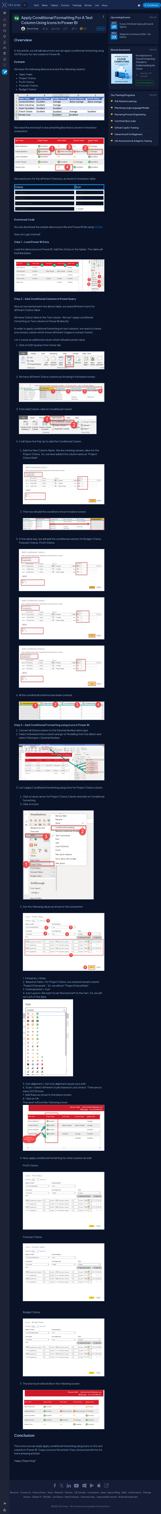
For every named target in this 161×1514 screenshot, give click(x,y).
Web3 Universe (72, 1497)
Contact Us (25, 1492)
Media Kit (59, 1492)
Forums (65, 5)
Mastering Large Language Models (132, 107)
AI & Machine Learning (125, 101)
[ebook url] (122, 83)
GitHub (98, 226)
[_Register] (5, 1503)
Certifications (135, 1492)
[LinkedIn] (69, 1485)
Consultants (93, 1492)
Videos (54, 5)
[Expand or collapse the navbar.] (5, 13)
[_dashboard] (5, 25)
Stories (26, 1497)
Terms (50, 1492)
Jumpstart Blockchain (107, 1497)
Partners (69, 1492)
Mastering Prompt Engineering (130, 114)
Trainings (77, 5)
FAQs (124, 1492)
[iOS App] (99, 1485)
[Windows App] (84, 1485)
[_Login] (5, 1510)
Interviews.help (88, 1497)
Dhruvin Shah (33, 28)
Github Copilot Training (127, 127)
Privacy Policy (39, 1492)
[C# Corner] (4, 5)
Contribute (152, 5)
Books (88, 5)
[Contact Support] (106, 1485)
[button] (73, 29)
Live (97, 5)
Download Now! (144, 82)
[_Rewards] (5, 59)
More (104, 5)
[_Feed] (5, 19)
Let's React (58, 1497)
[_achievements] (5, 42)
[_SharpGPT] (5, 65)
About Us (14, 1492)
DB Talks (47, 1497)
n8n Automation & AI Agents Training (133, 140)
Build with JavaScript (128, 1497)
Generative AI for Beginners (128, 134)
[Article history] (44, 28)
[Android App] (92, 1485)
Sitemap (147, 1492)
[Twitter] (62, 1485)
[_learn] (5, 36)
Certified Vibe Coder (125, 121)
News (45, 5)
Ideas (103, 1492)
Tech (36, 5)
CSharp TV (37, 1497)
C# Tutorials (80, 1492)
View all (152, 17)
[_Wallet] (5, 30)
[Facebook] (55, 1485)
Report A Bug (114, 1492)
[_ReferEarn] (5, 53)
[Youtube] (76, 1485)
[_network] (5, 47)
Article (100, 28)
